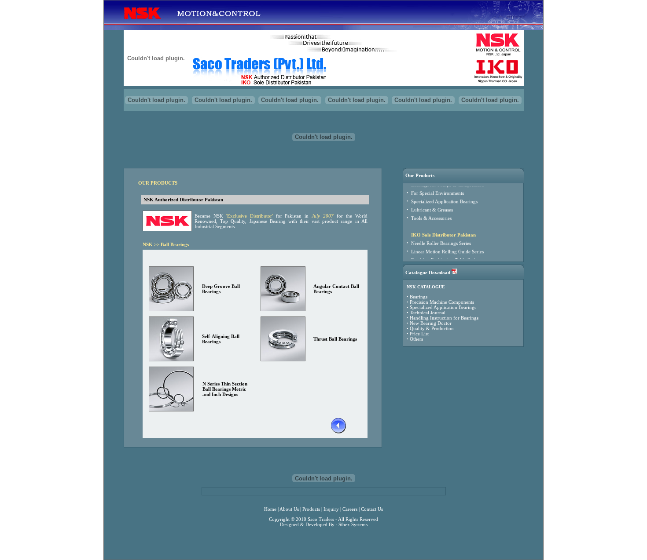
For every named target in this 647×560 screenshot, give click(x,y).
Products (311, 509)
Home (270, 509)
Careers (349, 509)
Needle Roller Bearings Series (441, 238)
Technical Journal (427, 312)
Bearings (418, 296)
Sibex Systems (353, 524)
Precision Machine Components (442, 302)
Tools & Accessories (431, 213)
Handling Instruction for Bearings (444, 317)
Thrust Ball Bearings (335, 339)
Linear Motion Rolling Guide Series (447, 246)
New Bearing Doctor (431, 323)
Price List (419, 333)
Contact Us (372, 509)
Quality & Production (432, 328)
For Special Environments (437, 188)
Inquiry (331, 509)
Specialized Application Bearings (444, 196)
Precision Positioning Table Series (445, 255)
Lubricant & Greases (432, 204)
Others (416, 339)
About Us (289, 509)
